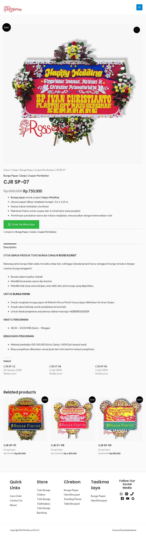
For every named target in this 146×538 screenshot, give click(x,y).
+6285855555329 (79, 311)
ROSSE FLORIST (68, 255)
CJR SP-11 (9, 366)
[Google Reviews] (133, 498)
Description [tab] (10, 247)
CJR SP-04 (101, 366)
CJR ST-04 (55, 366)
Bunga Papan (26, 170)
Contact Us (16, 500)
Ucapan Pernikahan (44, 170)
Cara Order (16, 495)
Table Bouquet (72, 503)
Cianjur (15, 170)
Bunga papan (18, 197)
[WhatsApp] (121, 493)
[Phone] (132, 493)
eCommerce (130, 530)
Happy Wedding (50, 197)
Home (7, 170)
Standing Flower (73, 498)
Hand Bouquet (72, 494)
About (13, 504)
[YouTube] (127, 498)
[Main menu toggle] (139, 7)
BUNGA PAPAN (21, 293)
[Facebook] (122, 498)
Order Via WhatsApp (23, 224)
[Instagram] (126, 493)
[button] (137, 30)
